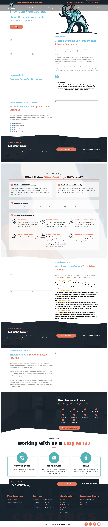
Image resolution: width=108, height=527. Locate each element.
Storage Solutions (62, 8)
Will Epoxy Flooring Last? (65, 310)
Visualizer (73, 8)
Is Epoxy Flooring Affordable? (67, 281)
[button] (14, 5)
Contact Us (87, 8)
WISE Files (98, 8)
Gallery (80, 8)
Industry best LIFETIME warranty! (30, 2)
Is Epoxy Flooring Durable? (66, 290)
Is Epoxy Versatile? (63, 300)
